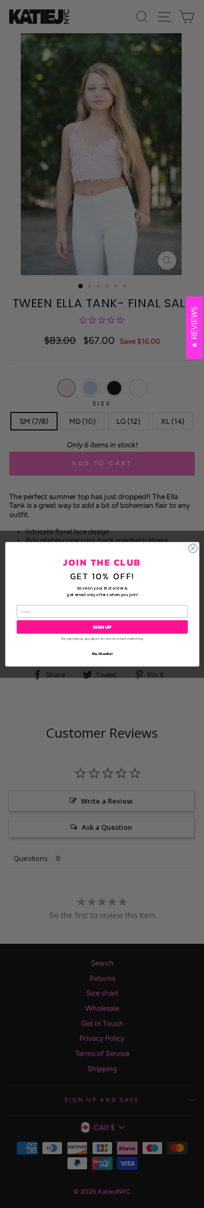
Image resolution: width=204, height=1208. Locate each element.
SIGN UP (102, 626)
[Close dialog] (192, 548)
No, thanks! (102, 654)
